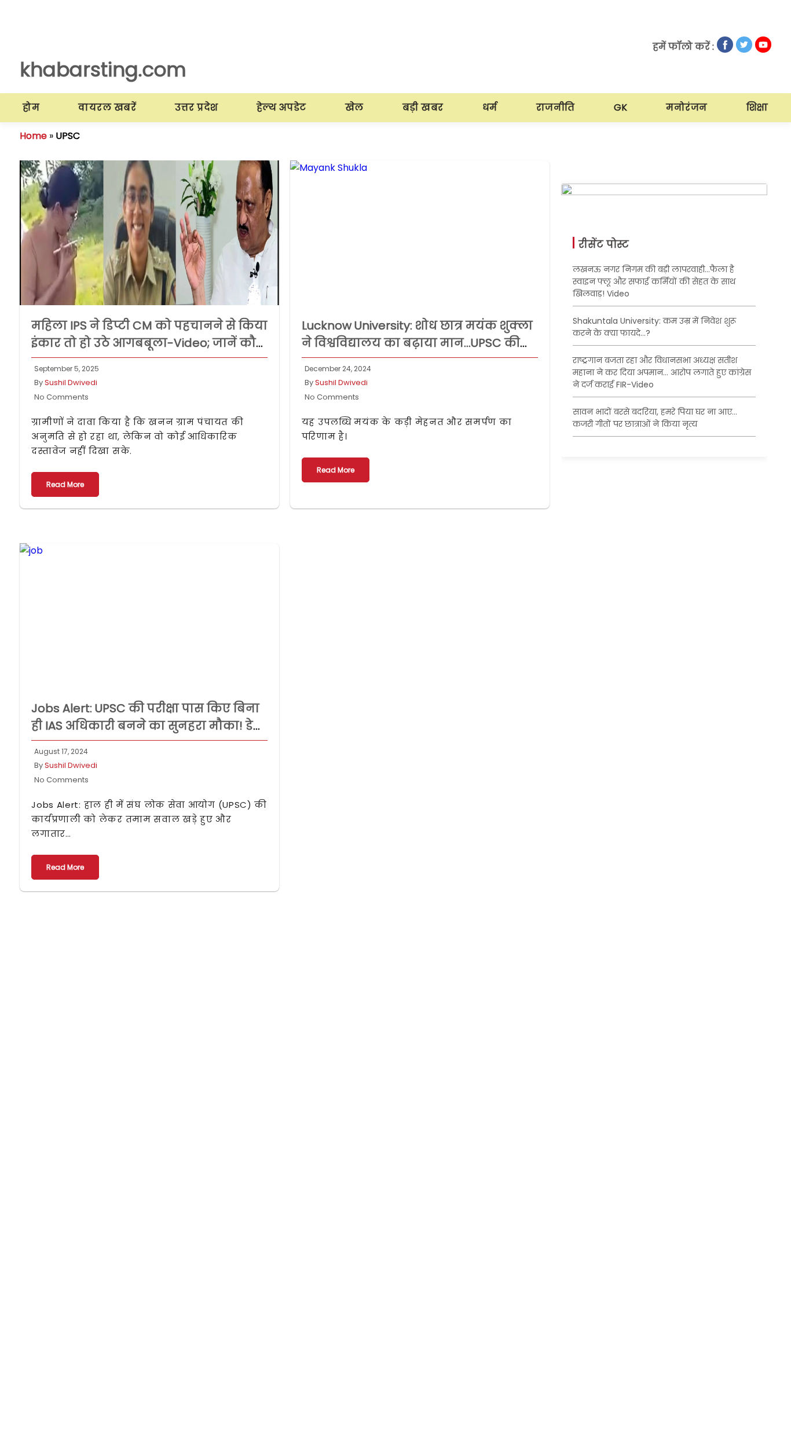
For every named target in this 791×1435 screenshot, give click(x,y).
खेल (354, 107)
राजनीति (555, 107)
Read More (65, 484)
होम (31, 107)
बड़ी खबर (423, 107)
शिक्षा (757, 107)
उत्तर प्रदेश (196, 107)
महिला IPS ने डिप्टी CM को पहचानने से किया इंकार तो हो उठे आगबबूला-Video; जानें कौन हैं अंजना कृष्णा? (149, 342)
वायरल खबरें (107, 107)
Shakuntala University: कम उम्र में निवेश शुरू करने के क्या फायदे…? (654, 327)
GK (621, 107)
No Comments (61, 396)
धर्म (489, 107)
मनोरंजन (687, 107)
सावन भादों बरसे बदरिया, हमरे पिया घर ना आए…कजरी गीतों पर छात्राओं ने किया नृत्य (655, 418)
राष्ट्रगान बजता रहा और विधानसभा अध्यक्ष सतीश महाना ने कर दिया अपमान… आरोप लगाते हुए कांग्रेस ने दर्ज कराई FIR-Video (662, 372)
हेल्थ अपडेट (281, 107)
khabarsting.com (103, 69)
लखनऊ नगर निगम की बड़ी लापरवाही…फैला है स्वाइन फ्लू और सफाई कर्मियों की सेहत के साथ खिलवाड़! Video (654, 281)
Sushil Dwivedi (71, 382)
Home (33, 135)
